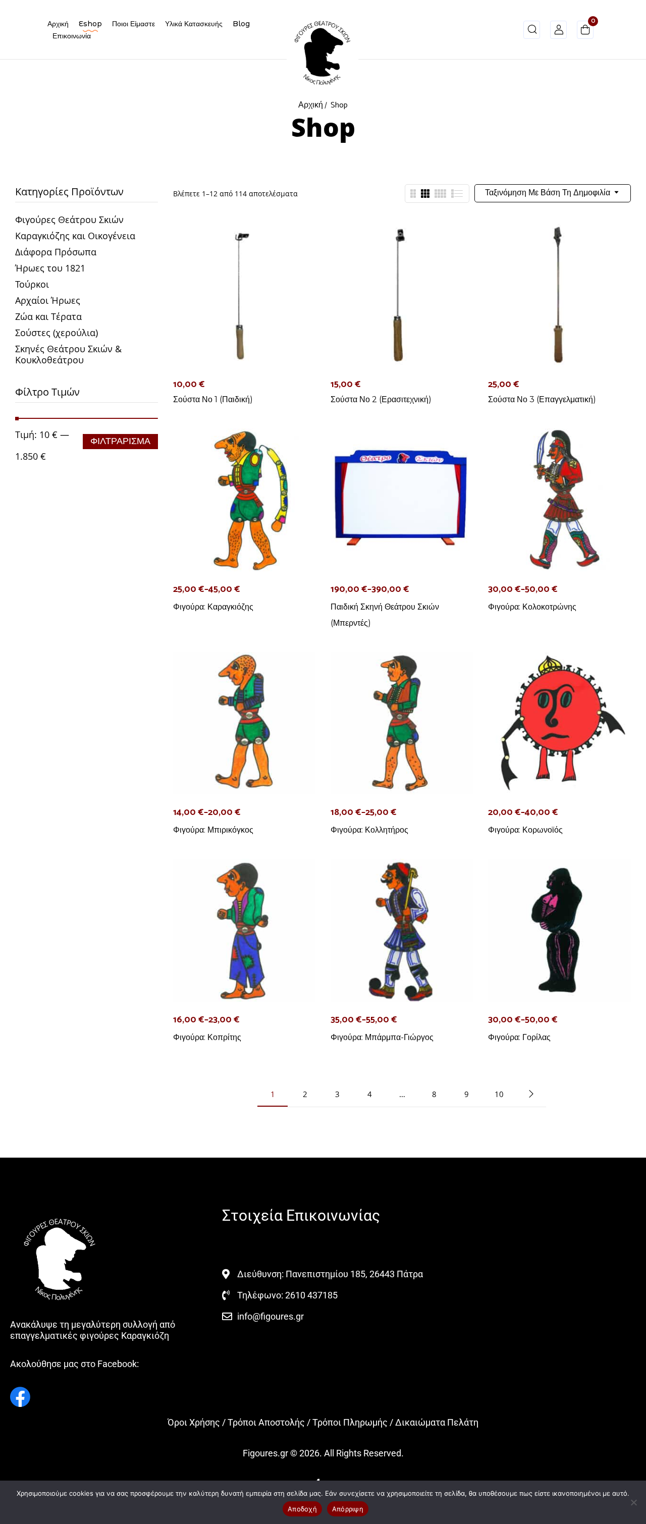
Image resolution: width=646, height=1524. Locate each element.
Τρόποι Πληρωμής (350, 1422)
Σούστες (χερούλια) (56, 332)
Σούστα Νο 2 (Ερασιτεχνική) (381, 399)
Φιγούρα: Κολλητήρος (369, 830)
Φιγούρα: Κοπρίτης (207, 1037)
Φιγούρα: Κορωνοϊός (525, 830)
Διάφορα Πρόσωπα (55, 252)
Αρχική (310, 105)
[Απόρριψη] (633, 1502)
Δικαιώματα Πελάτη (436, 1422)
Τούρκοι (32, 284)
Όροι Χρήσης (194, 1422)
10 (499, 1094)
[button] (585, 31)
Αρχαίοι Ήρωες (47, 300)
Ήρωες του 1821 (50, 268)
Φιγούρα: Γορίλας (519, 1037)
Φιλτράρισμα (120, 441)
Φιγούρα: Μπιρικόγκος (213, 830)
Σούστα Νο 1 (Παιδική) (213, 399)
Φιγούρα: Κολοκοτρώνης (532, 607)
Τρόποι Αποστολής (266, 1422)
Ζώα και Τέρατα (48, 316)
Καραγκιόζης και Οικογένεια (75, 236)
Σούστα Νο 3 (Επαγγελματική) (542, 399)
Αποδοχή (302, 1509)
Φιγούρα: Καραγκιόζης (213, 607)
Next (531, 1094)
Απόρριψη (347, 1509)
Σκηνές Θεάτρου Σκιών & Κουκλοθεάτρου (68, 354)
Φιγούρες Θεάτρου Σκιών (69, 219)
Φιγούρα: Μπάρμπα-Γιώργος (382, 1037)
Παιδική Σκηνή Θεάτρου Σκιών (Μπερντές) (385, 615)
